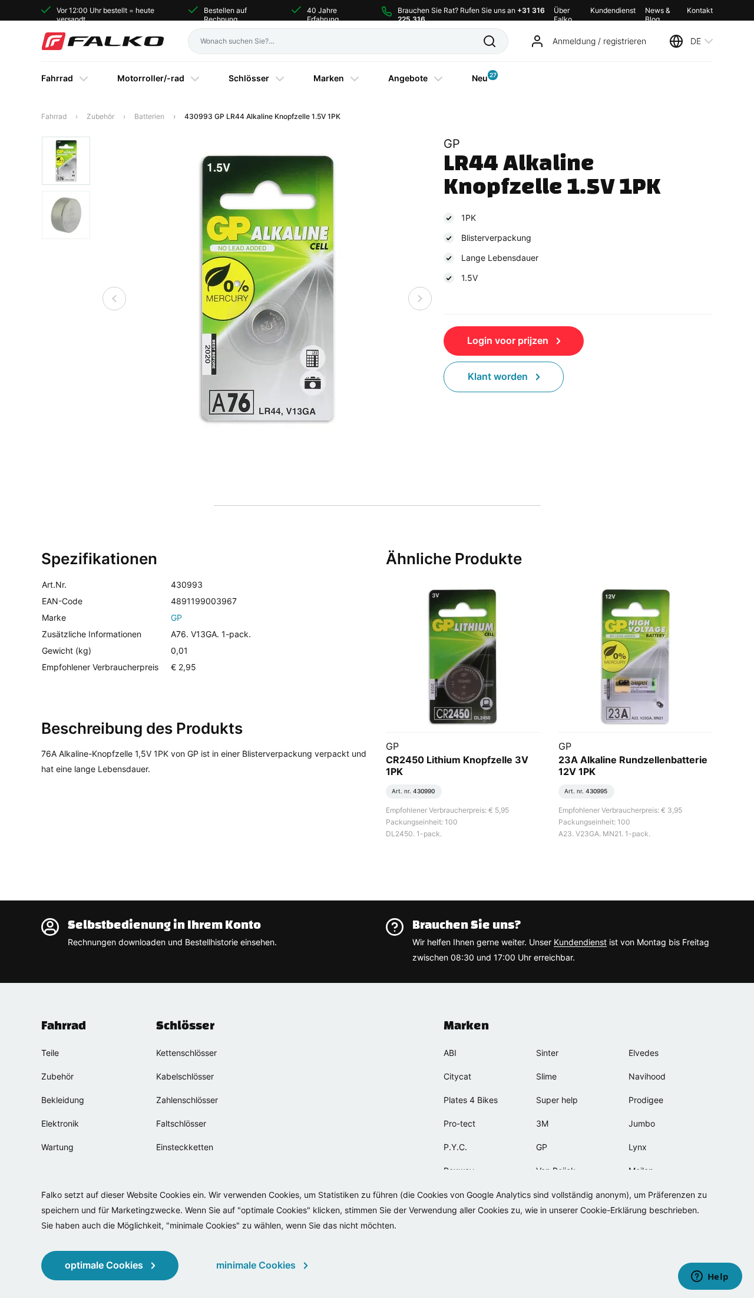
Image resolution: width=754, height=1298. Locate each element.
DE (695, 41)
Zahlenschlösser (187, 1100)
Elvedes (644, 1053)
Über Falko (563, 10)
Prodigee (646, 1100)
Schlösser (249, 78)
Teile (50, 1053)
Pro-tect (459, 1123)
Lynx (638, 1147)
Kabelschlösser (185, 1076)
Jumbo (642, 1123)
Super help (557, 1100)
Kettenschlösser (186, 1053)
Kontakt (700, 10)
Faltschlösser (181, 1123)
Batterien (149, 116)
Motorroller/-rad (150, 78)
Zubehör (100, 116)
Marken (328, 78)
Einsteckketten (184, 1147)
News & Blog (657, 10)
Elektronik (60, 1123)
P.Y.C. (455, 1147)
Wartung (57, 1147)
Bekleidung (62, 1100)
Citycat (457, 1076)
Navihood (647, 1076)
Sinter (547, 1053)
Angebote (408, 78)
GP (176, 617)
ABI (450, 1053)
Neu (480, 77)
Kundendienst (613, 10)
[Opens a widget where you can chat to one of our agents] (709, 1277)
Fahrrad (57, 78)
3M (542, 1123)
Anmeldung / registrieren (599, 41)
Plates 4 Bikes (471, 1100)
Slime (546, 1076)
